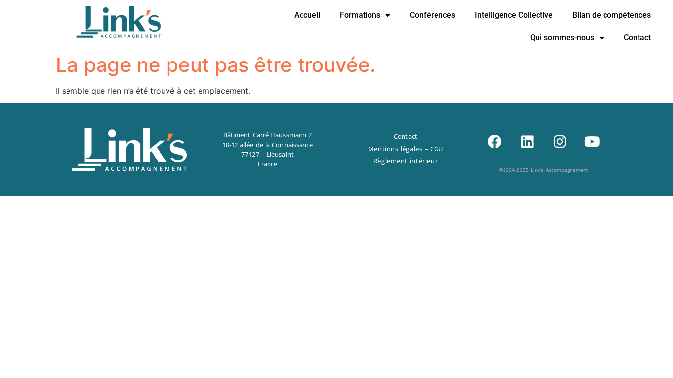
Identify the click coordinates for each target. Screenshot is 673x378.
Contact (637, 37)
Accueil (307, 15)
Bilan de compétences (611, 15)
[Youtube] (592, 142)
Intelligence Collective (514, 15)
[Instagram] (559, 142)
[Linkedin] (527, 142)
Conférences (432, 15)
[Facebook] (494, 142)
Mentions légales (395, 148)
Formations (360, 15)
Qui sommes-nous (562, 37)
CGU (436, 148)
